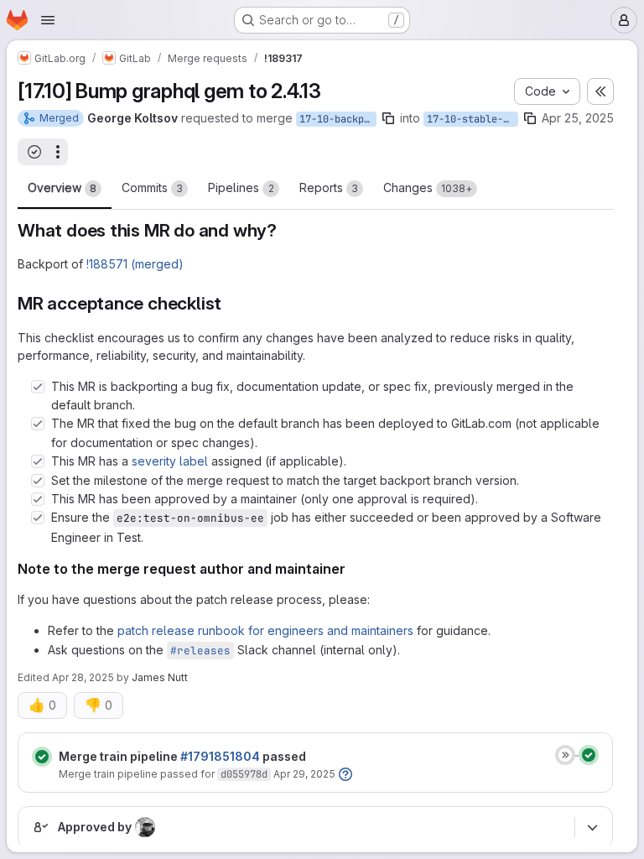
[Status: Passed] (42, 757)
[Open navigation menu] (47, 20)
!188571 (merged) (135, 264)
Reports (328, 187)
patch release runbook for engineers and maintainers (265, 630)
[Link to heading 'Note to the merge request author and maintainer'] (353, 568)
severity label (170, 461)
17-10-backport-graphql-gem (338, 119)
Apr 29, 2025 (304, 774)
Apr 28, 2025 (83, 677)
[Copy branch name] (388, 118)
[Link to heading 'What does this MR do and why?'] (286, 230)
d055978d (244, 774)
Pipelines (241, 187)
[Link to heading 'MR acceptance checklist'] (231, 303)
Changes (427, 187)
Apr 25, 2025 (578, 118)
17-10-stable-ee (471, 119)
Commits (152, 187)
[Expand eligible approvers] (592, 827)
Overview (62, 187)
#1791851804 (220, 756)
